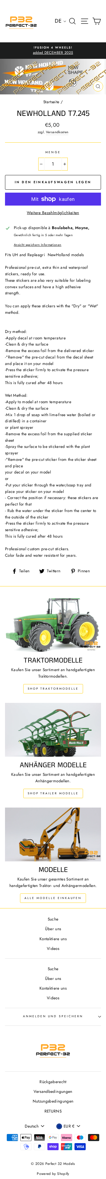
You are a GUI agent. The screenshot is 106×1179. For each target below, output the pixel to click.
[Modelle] (53, 834)
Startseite (51, 102)
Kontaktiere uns (53, 939)
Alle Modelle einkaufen (53, 898)
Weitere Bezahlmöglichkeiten (53, 213)
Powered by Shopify (53, 1173)
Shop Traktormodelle (53, 688)
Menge (52, 152)
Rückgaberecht (52, 1082)
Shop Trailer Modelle (53, 793)
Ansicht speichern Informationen (38, 244)
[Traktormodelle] (53, 625)
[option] (53, 50)
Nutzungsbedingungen (53, 1101)
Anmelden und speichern (53, 1016)
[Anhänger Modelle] (53, 730)
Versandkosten (57, 132)
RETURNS (53, 1111)
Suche (53, 919)
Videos (53, 948)
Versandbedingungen (53, 1091)
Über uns (53, 929)
